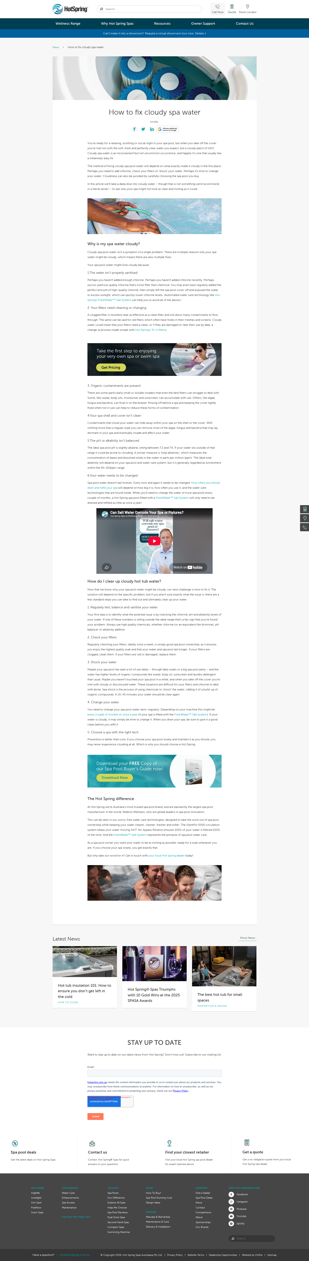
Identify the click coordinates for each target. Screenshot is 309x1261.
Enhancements (70, 1197)
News (56, 47)
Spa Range (38, 1188)
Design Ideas (153, 1202)
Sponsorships (203, 1222)
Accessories (70, 1188)
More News (247, 937)
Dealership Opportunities (223, 1254)
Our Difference (116, 1197)
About (199, 1217)
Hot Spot (36, 1202)
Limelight (36, 1197)
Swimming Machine (118, 1232)
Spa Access (68, 1202)
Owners (151, 1212)
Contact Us (245, 23)
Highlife (35, 1192)
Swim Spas (37, 1212)
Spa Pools (113, 1192)
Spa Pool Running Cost (159, 1197)
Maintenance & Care (157, 1221)
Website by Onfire (252, 1254)
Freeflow (36, 1207)
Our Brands (202, 1227)
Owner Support (203, 23)
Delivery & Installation (158, 1226)
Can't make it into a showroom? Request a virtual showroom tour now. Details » (154, 33)
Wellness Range (68, 23)
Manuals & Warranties (158, 1216)
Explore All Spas (116, 1202)
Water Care (68, 1192)
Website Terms (195, 1254)
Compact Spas (115, 1227)
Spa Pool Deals (204, 1197)
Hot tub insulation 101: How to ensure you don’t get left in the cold (84, 991)
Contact (200, 1207)
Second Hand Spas (118, 1222)
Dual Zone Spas (116, 1217)
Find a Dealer (203, 1192)
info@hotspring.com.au (75, 1254)
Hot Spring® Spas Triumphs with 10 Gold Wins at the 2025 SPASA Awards (154, 995)
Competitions (203, 1212)
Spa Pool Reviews (117, 1212)
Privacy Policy (175, 1254)
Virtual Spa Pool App (76, 1217)
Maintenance (69, 1207)
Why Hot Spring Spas (117, 23)
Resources (162, 23)
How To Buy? (153, 1192)
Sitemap (271, 1254)
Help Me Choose (117, 1207)
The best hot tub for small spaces (219, 997)
